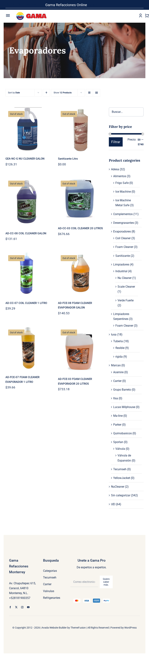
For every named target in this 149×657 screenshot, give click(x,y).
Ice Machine (123, 191)
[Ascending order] (46, 92)
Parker (117, 424)
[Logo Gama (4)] (32, 11)
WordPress (130, 627)
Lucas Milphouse (124, 407)
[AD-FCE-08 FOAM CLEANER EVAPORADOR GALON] (80, 274)
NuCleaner (117, 486)
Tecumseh (119, 469)
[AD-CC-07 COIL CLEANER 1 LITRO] (28, 274)
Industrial (121, 271)
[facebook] (10, 607)
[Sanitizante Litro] (80, 129)
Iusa (113, 334)
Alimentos (119, 176)
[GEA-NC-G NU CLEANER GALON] (28, 129)
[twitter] (16, 607)
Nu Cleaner (125, 278)
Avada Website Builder (54, 627)
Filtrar (115, 142)
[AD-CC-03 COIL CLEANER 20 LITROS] (80, 199)
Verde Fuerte (126, 300)
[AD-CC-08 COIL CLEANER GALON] (28, 202)
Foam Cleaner (124, 247)
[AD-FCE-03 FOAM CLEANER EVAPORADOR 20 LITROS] (80, 349)
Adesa (115, 169)
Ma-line (118, 415)
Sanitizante (122, 256)
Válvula (120, 448)
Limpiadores (121, 264)
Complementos (123, 214)
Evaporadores (122, 231)
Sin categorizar (120, 495)
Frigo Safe (122, 183)
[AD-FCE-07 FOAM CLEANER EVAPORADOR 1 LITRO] (28, 348)
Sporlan (118, 442)
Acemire (118, 372)
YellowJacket (121, 478)
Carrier (117, 381)
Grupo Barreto (122, 389)
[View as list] (96, 92)
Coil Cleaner (123, 238)
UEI (113, 504)
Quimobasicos (122, 433)
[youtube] (28, 607)
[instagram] (22, 607)
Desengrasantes (123, 223)
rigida (119, 356)
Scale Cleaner (126, 286)
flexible (119, 348)
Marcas (116, 365)
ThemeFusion (78, 627)
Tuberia (118, 341)
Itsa (115, 398)
